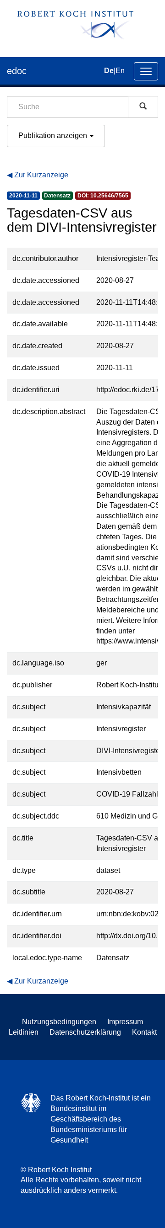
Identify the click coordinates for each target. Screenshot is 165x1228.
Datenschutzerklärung (85, 1032)
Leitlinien (23, 1032)
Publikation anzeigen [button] (53, 135)
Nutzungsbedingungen (59, 1022)
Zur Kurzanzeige (41, 175)
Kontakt (144, 1032)
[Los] (143, 107)
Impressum (125, 1022)
